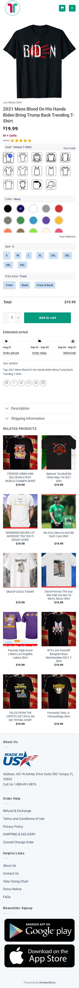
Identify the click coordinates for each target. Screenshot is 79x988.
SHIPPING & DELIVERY (19, 834)
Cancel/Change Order (18, 842)
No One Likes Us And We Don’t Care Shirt (59, 534)
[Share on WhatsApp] (6, 383)
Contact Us (11, 873)
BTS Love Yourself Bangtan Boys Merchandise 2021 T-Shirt (59, 656)
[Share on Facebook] (14, 383)
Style (18, 147)
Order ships (39, 352)
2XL (53, 255)
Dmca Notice (12, 889)
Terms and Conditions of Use (23, 819)
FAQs (7, 897)
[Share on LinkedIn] (43, 383)
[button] (72, 8)
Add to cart (47, 318)
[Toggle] (7, 408)
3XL (67, 255)
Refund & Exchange (17, 811)
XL (40, 255)
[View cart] (62, 8)
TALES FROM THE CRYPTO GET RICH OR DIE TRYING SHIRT (20, 716)
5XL (22, 265)
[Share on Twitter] (21, 383)
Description (20, 408)
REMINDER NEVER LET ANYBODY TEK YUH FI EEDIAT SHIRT (20, 536)
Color (12, 199)
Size (9, 246)
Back (25, 285)
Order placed (11, 352)
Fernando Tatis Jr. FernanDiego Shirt (58, 714)
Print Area (16, 276)
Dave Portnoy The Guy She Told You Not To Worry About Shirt (59, 595)
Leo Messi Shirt (12, 102)
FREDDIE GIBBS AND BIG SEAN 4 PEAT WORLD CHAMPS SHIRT (20, 477)
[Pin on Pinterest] (36, 383)
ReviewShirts (47, 982)
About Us (9, 866)
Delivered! (69, 352)
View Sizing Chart (15, 881)
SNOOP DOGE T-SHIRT (20, 591)
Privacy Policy (13, 827)
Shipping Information (28, 418)
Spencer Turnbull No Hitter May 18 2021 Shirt (58, 477)
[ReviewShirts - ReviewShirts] (13, 8)
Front (9, 285)
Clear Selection (67, 236)
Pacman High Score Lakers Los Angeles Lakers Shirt (20, 654)
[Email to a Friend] (28, 383)
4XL (8, 265)
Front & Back (45, 285)
